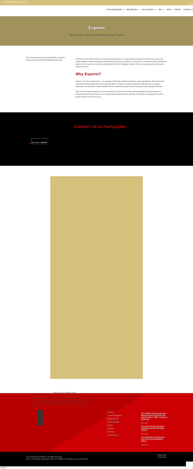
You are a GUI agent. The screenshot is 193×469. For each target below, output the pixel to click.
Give (160, 9)
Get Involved (148, 9)
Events (177, 9)
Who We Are (131, 9)
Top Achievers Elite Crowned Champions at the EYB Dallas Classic (152, 428)
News (169, 9)
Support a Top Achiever (17, 161)
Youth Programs (114, 9)
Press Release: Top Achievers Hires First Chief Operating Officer (153, 439)
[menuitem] (120, 412)
